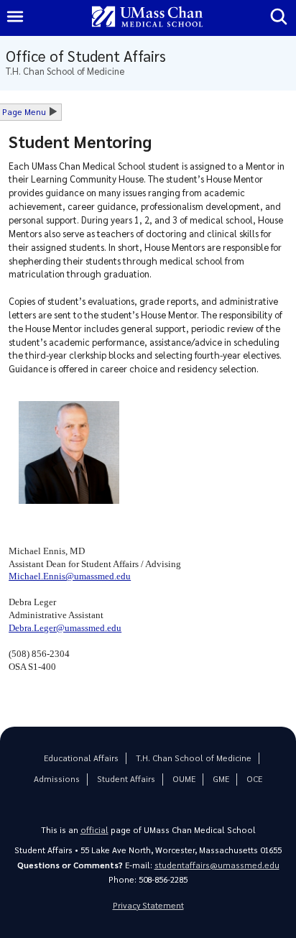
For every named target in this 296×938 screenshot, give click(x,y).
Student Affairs (126, 778)
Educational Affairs (81, 758)
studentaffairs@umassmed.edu (216, 865)
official (94, 829)
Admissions (57, 778)
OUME (183, 778)
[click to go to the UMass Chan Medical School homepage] (147, 17)
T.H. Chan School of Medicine (193, 758)
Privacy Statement (148, 905)
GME (221, 778)
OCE (254, 778)
